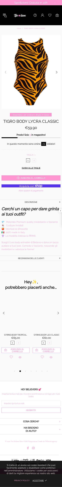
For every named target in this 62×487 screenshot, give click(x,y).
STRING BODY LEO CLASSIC (46, 335)
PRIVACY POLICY (21, 480)
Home (19, 28)
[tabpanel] (15, 331)
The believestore (19, 15)
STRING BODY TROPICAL (15, 335)
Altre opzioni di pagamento (31, 191)
